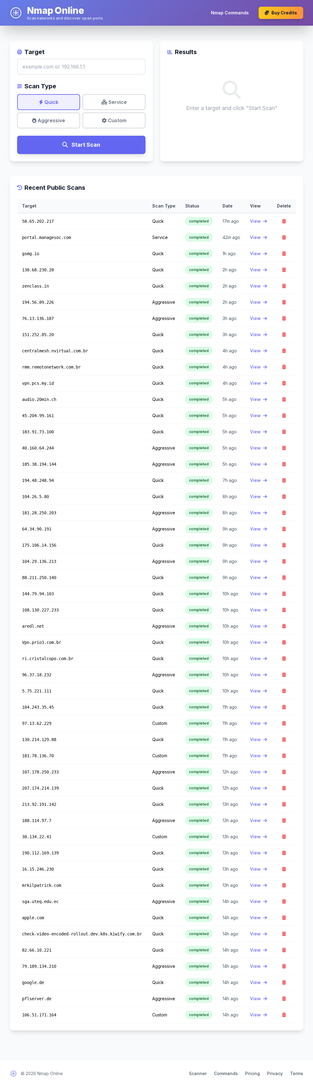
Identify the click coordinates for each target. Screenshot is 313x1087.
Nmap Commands (230, 12)
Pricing (252, 1073)
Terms (296, 1073)
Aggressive (50, 120)
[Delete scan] (284, 221)
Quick (50, 102)
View (256, 221)
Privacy (275, 1073)
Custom (117, 120)
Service (117, 102)
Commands (226, 1073)
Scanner (198, 1073)
